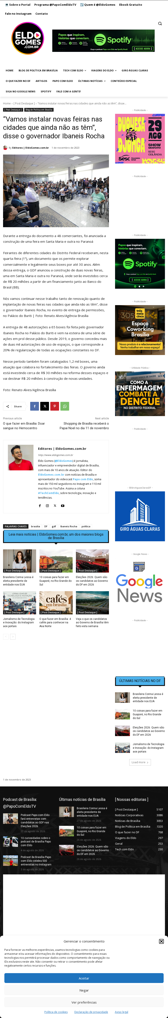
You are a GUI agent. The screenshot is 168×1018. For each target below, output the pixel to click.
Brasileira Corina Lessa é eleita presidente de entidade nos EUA (18, 581)
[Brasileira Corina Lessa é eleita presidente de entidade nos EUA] (19, 561)
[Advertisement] (56, 680)
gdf (54, 526)
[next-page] (13, 637)
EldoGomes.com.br (51, 474)
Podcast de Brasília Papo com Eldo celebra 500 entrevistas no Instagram (36, 861)
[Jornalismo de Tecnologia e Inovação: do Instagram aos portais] (19, 602)
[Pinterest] (54, 406)
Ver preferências (84, 1002)
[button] (161, 941)
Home (7, 103)
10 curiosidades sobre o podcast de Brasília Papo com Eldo (36, 842)
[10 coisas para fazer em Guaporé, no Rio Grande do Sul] (55, 561)
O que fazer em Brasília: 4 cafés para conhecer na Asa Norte (55, 622)
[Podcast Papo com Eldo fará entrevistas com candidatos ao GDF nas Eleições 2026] (10, 818)
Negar (84, 990)
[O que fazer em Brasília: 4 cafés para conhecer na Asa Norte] (55, 602)
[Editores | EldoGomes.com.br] (6, 148)
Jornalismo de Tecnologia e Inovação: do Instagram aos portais (19, 622)
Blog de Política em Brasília (39, 109)
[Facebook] (34, 406)
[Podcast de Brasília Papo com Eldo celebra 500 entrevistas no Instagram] (10, 860)
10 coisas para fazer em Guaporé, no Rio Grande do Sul (55, 581)
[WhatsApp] (64, 406)
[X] (44, 406)
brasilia (35, 526)
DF (45, 526)
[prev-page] (6, 637)
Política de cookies (56, 1012)
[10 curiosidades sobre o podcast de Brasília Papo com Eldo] (10, 841)
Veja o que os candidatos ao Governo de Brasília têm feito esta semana (92, 622)
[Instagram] (47, 504)
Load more (138, 762)
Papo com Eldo (83, 479)
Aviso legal (121, 1012)
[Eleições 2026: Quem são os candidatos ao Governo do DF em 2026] (92, 561)
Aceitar (84, 978)
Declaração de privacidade (91, 1012)
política (86, 526)
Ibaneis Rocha (68, 526)
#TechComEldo (48, 493)
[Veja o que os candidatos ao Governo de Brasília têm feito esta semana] (92, 602)
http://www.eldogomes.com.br (55, 455)
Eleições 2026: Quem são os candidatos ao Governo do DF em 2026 (92, 581)
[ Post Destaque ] (24, 103)
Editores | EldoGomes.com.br (30, 147)
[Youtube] (62, 504)
